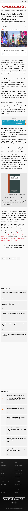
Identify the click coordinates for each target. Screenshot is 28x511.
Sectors (2, 478)
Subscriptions (3, 484)
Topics (2, 468)
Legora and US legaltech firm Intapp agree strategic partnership (16, 449)
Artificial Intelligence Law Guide (14, 198)
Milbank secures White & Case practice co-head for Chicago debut (15, 407)
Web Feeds (3, 492)
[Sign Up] (22, 1)
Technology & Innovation (6, 487)
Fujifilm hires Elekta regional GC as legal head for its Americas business (13, 314)
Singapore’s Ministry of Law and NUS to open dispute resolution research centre (16, 440)
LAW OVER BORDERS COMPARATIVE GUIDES (14, 194)
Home (2, 462)
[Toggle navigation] (2, 2)
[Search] (19, 1)
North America (11, 259)
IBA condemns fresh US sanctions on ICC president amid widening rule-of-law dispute (16, 429)
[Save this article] (25, 26)
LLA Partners (17, 481)
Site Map (16, 492)
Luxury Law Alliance (5, 481)
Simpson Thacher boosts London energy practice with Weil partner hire (14, 335)
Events (2, 470)
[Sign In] (25, 1)
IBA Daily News (18, 487)
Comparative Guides (18, 470)
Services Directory (18, 473)
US (18, 259)
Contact (23, 506)
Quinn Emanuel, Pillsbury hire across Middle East (13, 324)
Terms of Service (6, 506)
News (2, 10)
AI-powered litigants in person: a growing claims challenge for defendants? (14, 303)
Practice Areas (17, 476)
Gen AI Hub (3, 465)
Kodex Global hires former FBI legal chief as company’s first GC (16, 418)
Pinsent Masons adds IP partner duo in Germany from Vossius (14, 293)
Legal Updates (17, 478)
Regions (16, 468)
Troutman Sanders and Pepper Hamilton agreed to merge (12, 235)
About (2, 489)
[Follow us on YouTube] (15, 502)
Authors (2, 473)
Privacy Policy (13, 506)
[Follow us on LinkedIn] (12, 502)
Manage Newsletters (18, 484)
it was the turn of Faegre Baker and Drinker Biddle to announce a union (14, 238)
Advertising (19, 506)
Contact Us (17, 489)
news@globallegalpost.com (14, 247)
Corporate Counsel (18, 465)
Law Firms (3, 476)
